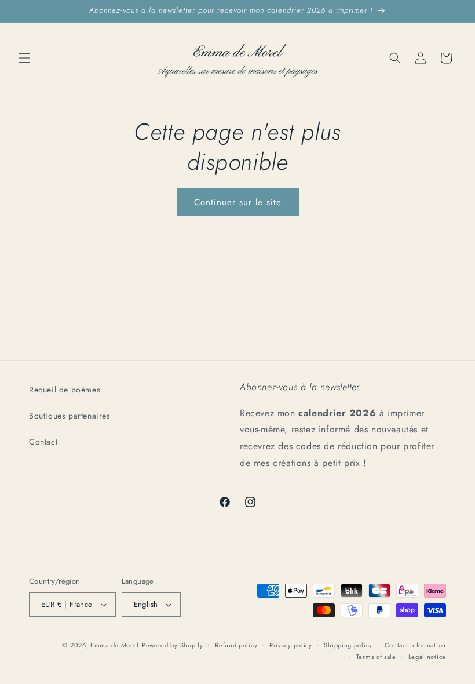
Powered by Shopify (172, 645)
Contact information (415, 645)
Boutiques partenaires (70, 415)
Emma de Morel (114, 645)
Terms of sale (376, 656)
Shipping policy (348, 645)
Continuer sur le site (238, 202)
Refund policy (236, 645)
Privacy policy (290, 645)
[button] (24, 58)
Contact (43, 441)
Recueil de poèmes (64, 389)
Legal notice (427, 656)
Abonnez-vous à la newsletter (300, 387)
